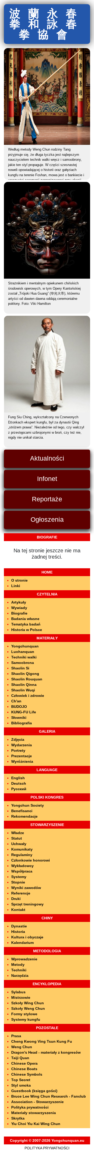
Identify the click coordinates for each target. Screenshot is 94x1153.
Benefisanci (21, 811)
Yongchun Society (27, 805)
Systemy (18, 877)
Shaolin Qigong (25, 674)
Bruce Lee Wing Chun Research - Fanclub (48, 1096)
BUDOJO (19, 706)
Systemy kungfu (25, 1019)
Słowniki (18, 717)
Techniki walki (24, 657)
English (18, 778)
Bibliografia (21, 723)
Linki (15, 586)
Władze (17, 833)
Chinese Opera (24, 1063)
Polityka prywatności (30, 1107)
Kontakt (18, 910)
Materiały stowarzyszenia (33, 1113)
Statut (16, 838)
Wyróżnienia (22, 761)
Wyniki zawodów (26, 888)
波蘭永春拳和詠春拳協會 (47, 24)
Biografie (19, 613)
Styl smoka (21, 1085)
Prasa (16, 1036)
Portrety (18, 750)
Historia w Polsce (26, 630)
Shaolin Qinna (24, 684)
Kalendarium (22, 942)
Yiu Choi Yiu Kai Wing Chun (35, 1124)
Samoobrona (22, 663)
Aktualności (47, 458)
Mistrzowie (20, 997)
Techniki (18, 970)
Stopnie (18, 882)
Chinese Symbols (26, 1074)
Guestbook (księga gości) (34, 1091)
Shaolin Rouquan (26, 679)
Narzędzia (19, 975)
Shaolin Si (20, 668)
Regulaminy (21, 855)
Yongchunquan (25, 646)
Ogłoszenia (47, 519)
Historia (18, 932)
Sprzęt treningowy (27, 904)
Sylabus (18, 992)
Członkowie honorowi (30, 860)
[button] (22, 96)
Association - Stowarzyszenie (37, 1102)
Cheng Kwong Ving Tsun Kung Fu (41, 1041)
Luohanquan (22, 652)
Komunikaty (22, 849)
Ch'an (16, 701)
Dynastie (19, 926)
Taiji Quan (20, 1058)
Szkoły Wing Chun (27, 1003)
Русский (18, 789)
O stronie (19, 580)
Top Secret (20, 1080)
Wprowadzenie (24, 959)
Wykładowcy (22, 866)
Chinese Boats (24, 1069)
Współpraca (21, 871)
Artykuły (18, 602)
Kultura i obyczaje (27, 937)
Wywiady (19, 608)
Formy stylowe (24, 1014)
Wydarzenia (21, 745)
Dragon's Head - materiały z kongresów (46, 1052)
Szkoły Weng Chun (28, 1008)
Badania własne (25, 619)
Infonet (47, 478)
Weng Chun (21, 1047)
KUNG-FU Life (23, 712)
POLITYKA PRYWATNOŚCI (47, 1148)
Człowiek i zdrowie (27, 695)
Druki (16, 899)
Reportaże (47, 499)
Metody (18, 964)
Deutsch (18, 783)
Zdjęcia (17, 739)
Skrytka (18, 1118)
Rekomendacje (24, 816)
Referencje (20, 893)
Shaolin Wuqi (23, 690)
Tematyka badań (25, 624)
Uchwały (18, 844)
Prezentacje (21, 756)
